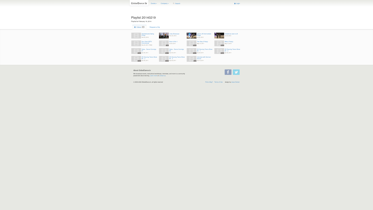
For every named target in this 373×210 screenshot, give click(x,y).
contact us (162, 76)
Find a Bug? (209, 82)
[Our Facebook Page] (228, 72)
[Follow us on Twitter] (236, 72)
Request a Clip (155, 27)
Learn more (153, 76)
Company (164, 3)
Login (238, 3)
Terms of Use (218, 82)
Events (153, 3)
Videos (140, 27)
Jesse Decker (235, 82)
